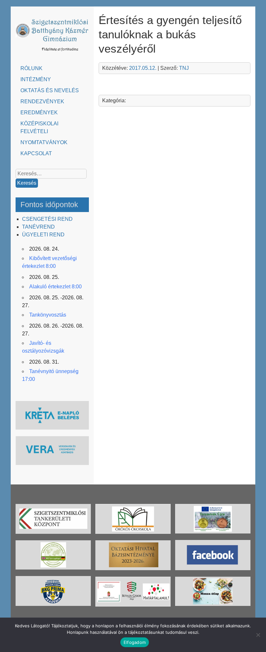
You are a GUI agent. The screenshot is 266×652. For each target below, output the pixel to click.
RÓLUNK (31, 68)
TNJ (184, 68)
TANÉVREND (38, 227)
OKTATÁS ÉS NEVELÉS (49, 90)
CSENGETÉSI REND (47, 219)
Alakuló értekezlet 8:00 (55, 286)
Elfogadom (135, 642)
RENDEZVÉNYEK (42, 101)
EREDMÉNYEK (39, 112)
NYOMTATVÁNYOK (43, 142)
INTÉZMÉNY (35, 79)
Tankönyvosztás (47, 315)
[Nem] (258, 635)
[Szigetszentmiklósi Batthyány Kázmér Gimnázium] (52, 52)
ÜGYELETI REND (43, 234)
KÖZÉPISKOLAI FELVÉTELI (39, 127)
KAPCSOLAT (36, 153)
